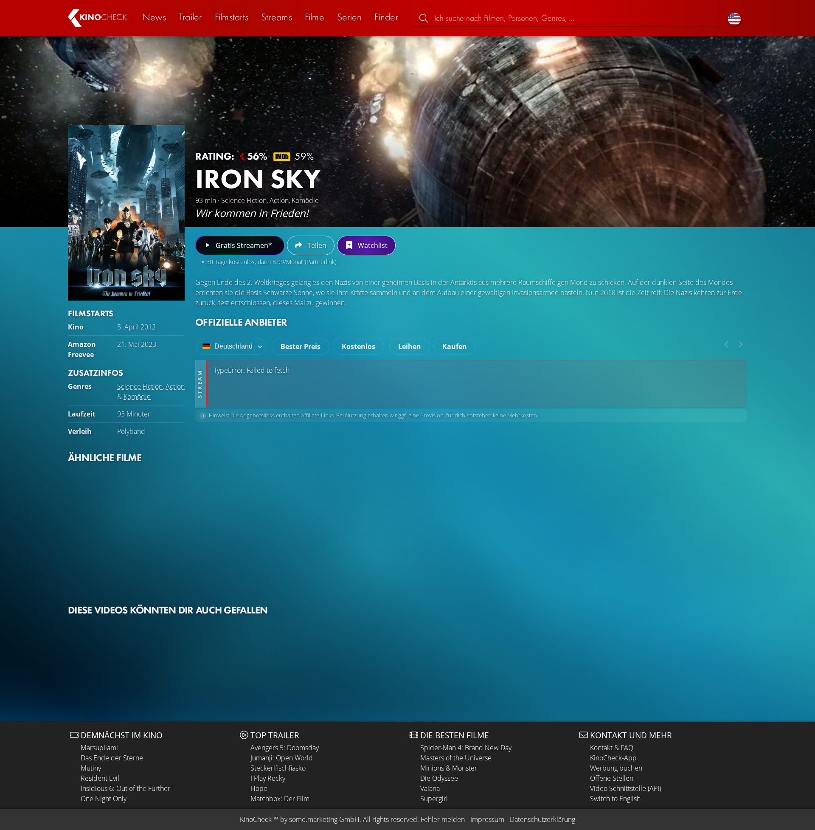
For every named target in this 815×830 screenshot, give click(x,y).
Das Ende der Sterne (112, 758)
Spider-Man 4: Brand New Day (465, 747)
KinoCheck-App (613, 758)
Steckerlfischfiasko (278, 768)
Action (175, 386)
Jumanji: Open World (281, 758)
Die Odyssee (439, 778)
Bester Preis (300, 346)
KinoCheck (256, 819)
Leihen (409, 346)
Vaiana (430, 788)
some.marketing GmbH (324, 819)
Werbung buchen (616, 768)
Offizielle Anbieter (241, 322)
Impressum (487, 819)
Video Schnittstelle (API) (625, 788)
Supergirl (434, 798)
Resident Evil (100, 778)
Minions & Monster (448, 768)
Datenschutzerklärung (542, 819)
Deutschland (233, 346)
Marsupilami (99, 747)
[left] (726, 344)
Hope (258, 788)
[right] (740, 344)
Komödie (137, 396)
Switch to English (615, 798)
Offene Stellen (611, 778)
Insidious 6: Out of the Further (125, 788)
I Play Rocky (267, 778)
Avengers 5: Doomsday (284, 747)
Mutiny (91, 768)
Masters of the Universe (456, 758)
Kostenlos (358, 346)
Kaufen (454, 346)
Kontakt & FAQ (611, 747)
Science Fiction (140, 386)
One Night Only (103, 798)
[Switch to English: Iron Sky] (734, 18)
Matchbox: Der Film (279, 798)
